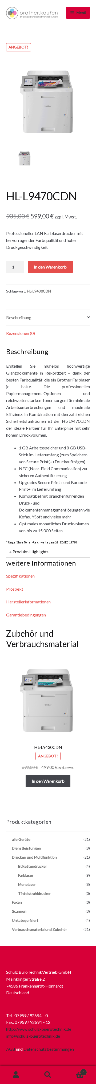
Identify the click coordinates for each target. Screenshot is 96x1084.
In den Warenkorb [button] (48, 780)
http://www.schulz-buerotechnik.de (38, 1029)
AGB (10, 1048)
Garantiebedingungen (26, 614)
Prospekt (14, 588)
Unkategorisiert (25, 920)
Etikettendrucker (32, 866)
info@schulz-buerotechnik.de (33, 1035)
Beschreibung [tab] (18, 317)
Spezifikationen (20, 575)
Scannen (19, 911)
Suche (48, 1075)
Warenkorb (74, 1070)
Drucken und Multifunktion (34, 857)
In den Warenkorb (50, 266)
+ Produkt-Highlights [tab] (29, 551)
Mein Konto (16, 1075)
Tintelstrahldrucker (34, 893)
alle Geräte (21, 839)
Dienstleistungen (26, 848)
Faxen (17, 902)
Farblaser (25, 875)
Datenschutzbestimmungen (48, 1048)
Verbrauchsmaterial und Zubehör (39, 929)
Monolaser (27, 884)
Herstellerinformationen (28, 601)
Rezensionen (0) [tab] (20, 333)
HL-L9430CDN (39, 291)
